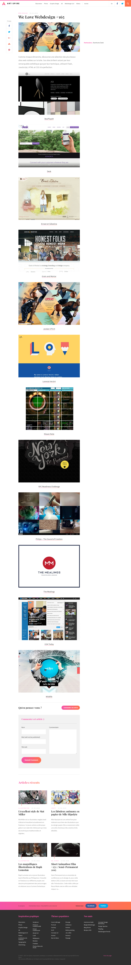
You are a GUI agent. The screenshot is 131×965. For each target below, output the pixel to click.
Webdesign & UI (69, 3)
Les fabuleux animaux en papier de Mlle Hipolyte (65, 813)
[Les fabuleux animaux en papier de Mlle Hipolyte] (65, 797)
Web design (23, 13)
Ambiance (68, 925)
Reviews (35, 941)
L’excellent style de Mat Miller (31, 813)
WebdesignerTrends (104, 931)
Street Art (36, 933)
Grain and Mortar (49, 276)
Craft (53, 808)
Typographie (22, 942)
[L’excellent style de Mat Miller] (32, 797)
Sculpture (36, 922)
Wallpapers (36, 938)
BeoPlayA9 (49, 118)
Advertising (21, 945)
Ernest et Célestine (49, 224)
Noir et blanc (55, 938)
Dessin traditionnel (36, 929)
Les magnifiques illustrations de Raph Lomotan (30, 867)
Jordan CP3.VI (49, 329)
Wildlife (49, 696)
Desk (49, 171)
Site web (24, 747)
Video (56, 861)
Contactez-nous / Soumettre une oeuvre (43, 906)
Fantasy (53, 927)
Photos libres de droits (38, 947)
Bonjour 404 (87, 930)
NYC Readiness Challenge (49, 486)
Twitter (103, 906)
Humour (68, 935)
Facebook (91, 906)
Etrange (68, 922)
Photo (46, 3)
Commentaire (53, 727)
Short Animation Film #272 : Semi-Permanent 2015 (64, 867)
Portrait (53, 925)
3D (62, 3)
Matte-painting (70, 930)
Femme (68, 927)
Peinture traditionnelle (37, 925)
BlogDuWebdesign (89, 925)
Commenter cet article (71, 708)
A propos (21, 906)
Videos (78, 3)
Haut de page (107, 956)
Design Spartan (102, 926)
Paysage (68, 938)
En (112, 3)
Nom (23, 727)
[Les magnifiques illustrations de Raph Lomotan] (32, 850)
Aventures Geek (98, 43)
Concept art (54, 933)
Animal (53, 935)
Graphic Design (54, 3)
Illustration (38, 3)
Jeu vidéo (68, 933)
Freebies (35, 943)
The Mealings (49, 591)
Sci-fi (52, 930)
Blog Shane (87, 927)
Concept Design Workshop (103, 923)
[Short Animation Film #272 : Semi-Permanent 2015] (65, 850)
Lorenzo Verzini (49, 381)
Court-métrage (55, 922)
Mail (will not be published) (30, 737)
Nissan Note (49, 434)
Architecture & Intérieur (22, 938)
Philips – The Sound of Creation (49, 539)
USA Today (49, 644)
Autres (86, 3)
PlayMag (100, 929)
